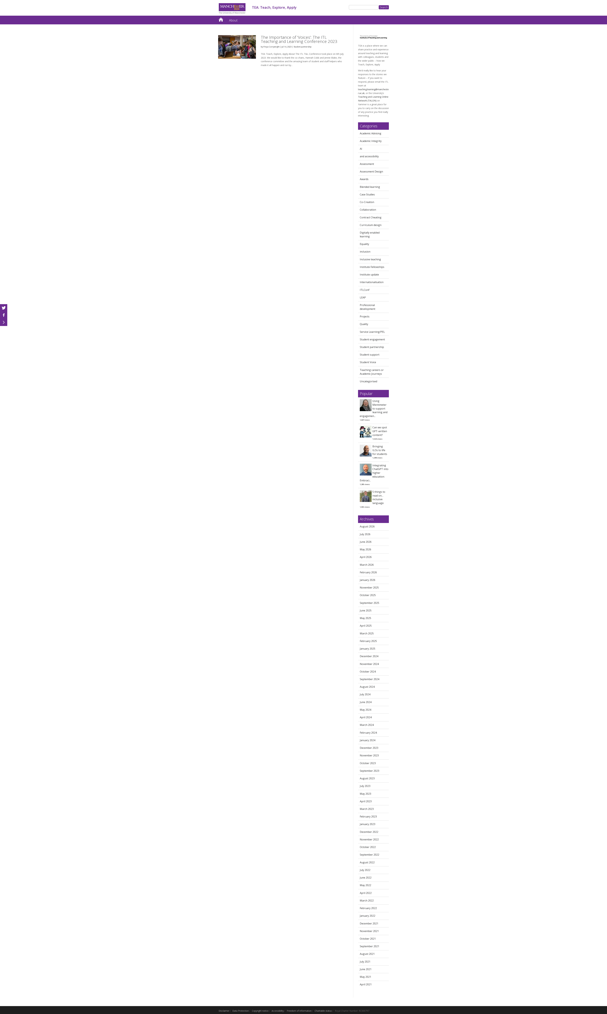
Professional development (367, 307)
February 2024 (368, 732)
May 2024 (365, 709)
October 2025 (368, 595)
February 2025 (368, 641)
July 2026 (365, 534)
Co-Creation (367, 202)
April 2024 (366, 717)
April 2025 (366, 625)
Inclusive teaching (370, 259)
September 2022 (369, 854)
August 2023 (367, 778)
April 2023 (366, 801)
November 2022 (369, 839)
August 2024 (367, 687)
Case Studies (367, 194)
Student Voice (368, 362)
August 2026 (367, 526)
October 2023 (368, 763)
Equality (364, 244)
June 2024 (365, 702)
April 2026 (366, 557)
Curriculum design (370, 225)
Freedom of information (299, 1010)
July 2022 (365, 870)
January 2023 (367, 824)
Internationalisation (371, 282)
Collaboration (368, 209)
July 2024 (365, 694)
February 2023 (368, 816)
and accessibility (369, 156)
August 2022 (367, 862)
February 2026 (368, 572)
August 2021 (367, 954)
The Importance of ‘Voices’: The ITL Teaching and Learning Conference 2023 (299, 39)
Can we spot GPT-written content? (379, 431)
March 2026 (367, 564)
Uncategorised (368, 381)
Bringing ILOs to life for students (379, 450)
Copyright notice (260, 1010)
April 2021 (366, 984)
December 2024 (369, 656)
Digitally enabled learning (370, 234)
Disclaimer (224, 1010)
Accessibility (278, 1010)
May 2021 (365, 977)
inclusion (365, 251)
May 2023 (365, 793)
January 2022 (367, 915)
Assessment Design (371, 171)
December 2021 (369, 923)
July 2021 (365, 961)
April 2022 (366, 893)
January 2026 (367, 580)
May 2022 (365, 885)
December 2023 (369, 748)
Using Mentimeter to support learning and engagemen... (373, 408)
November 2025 (369, 587)
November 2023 (369, 755)
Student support (369, 354)
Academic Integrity (371, 141)
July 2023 (365, 786)
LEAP (363, 297)
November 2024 (369, 664)
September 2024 (369, 679)
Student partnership (303, 46)
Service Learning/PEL (372, 332)
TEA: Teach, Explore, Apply (221, 19)
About (233, 20)
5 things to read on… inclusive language (378, 497)
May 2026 (365, 549)
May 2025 (365, 618)
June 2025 (365, 610)
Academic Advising (370, 133)
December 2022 (369, 832)
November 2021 (369, 931)
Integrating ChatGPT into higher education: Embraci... (374, 473)
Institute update (369, 274)
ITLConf (364, 290)
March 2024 (367, 725)
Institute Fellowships (372, 267)
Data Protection (240, 1010)
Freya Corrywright (271, 46)
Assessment (367, 164)
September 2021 (369, 946)
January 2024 (367, 740)
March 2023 (367, 809)
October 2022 (368, 847)
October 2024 (368, 671)
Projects (364, 316)
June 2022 (365, 877)
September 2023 (369, 771)
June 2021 (365, 969)
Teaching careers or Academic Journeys (372, 372)
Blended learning (370, 187)
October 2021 (368, 938)
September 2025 (369, 603)
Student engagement (372, 339)
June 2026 (365, 542)
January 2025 (367, 648)
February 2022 (368, 908)
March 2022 (367, 900)
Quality (364, 324)
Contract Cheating (370, 217)
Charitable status (323, 1010)
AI (361, 148)
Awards (364, 179)
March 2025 (367, 633)
